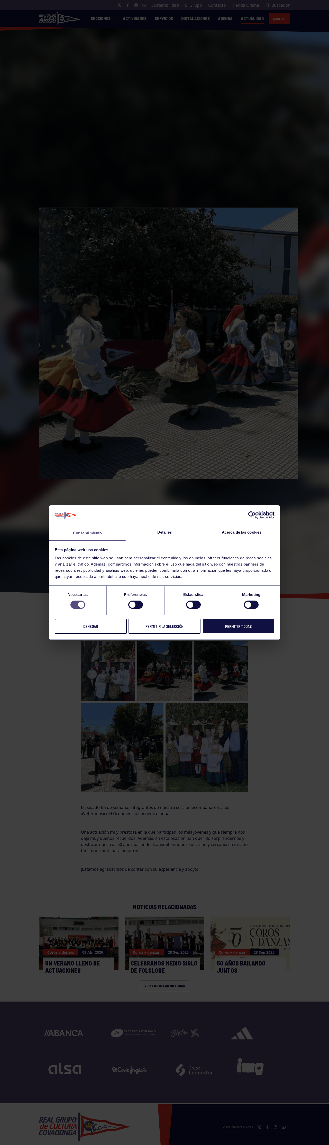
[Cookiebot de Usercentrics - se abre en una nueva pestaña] (252, 515)
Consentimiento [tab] (87, 533)
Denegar (90, 626)
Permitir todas (238, 626)
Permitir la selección (164, 626)
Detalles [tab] (164, 532)
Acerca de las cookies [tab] (241, 532)
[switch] (135, 605)
